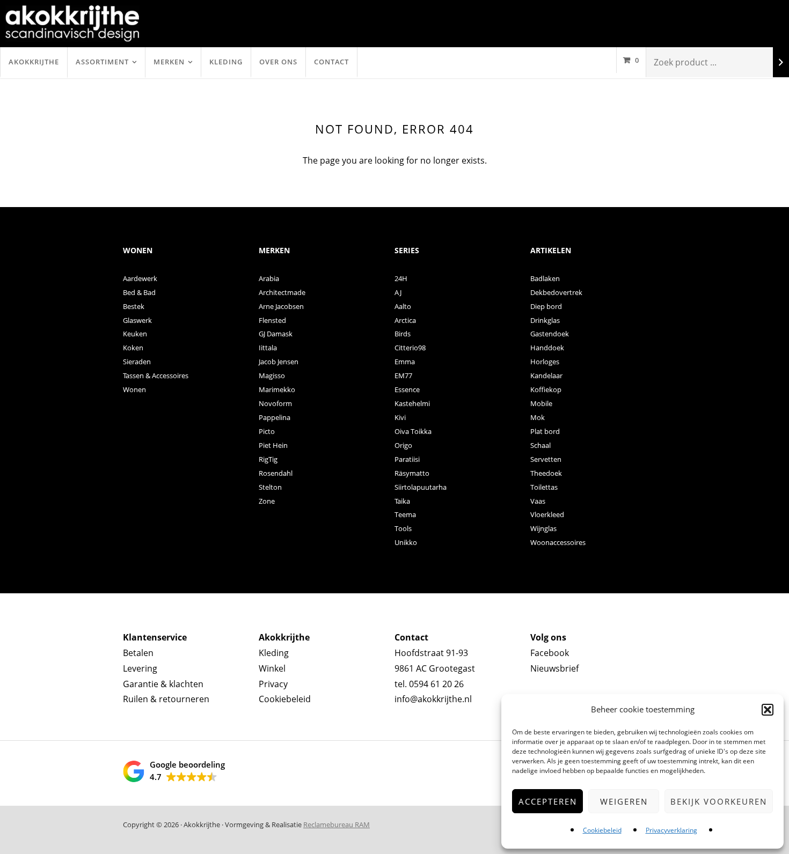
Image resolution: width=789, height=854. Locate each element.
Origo (403, 445)
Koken (133, 347)
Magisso (272, 375)
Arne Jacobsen (281, 306)
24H (400, 278)
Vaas (537, 501)
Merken (169, 62)
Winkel (272, 668)
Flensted (272, 320)
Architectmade (282, 292)
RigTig (268, 459)
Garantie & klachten (163, 684)
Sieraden (137, 361)
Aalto (402, 306)
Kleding (226, 62)
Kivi (400, 417)
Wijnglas (543, 528)
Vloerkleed (547, 514)
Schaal (540, 445)
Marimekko (277, 389)
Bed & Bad (139, 292)
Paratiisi (407, 459)
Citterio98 (410, 347)
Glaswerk (137, 320)
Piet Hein (273, 445)
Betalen (138, 653)
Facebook (549, 653)
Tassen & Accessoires (155, 375)
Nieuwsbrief (554, 668)
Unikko (405, 542)
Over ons (278, 62)
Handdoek (547, 347)
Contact (331, 62)
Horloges (544, 361)
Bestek (133, 306)
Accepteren (547, 801)
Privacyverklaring (671, 830)
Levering (140, 668)
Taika (402, 501)
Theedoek (546, 473)
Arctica (405, 320)
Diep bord (546, 306)
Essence (407, 389)
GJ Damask (276, 333)
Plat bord (545, 431)
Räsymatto (411, 473)
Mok (537, 417)
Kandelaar (546, 375)
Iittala (268, 347)
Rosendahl (276, 473)
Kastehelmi (412, 403)
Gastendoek (549, 333)
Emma (404, 361)
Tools (403, 528)
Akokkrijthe (34, 62)
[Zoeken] (781, 62)
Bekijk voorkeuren (718, 801)
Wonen (134, 389)
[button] (767, 709)
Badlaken (545, 278)
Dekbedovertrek (556, 292)
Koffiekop (545, 389)
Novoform (275, 403)
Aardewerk (140, 278)
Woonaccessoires (558, 542)
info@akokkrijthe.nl (433, 699)
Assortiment (102, 62)
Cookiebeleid (602, 830)
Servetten (545, 459)
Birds (402, 333)
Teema (405, 514)
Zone (267, 501)
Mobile (541, 403)
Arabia (269, 278)
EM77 (403, 375)
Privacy (273, 684)
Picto (267, 431)
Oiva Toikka (413, 431)
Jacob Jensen (278, 361)
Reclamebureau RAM (336, 824)
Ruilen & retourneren (166, 699)
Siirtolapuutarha (420, 487)
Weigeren (624, 801)
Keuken (135, 333)
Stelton (270, 487)
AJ (397, 292)
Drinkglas (545, 320)
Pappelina (274, 417)
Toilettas (544, 487)
